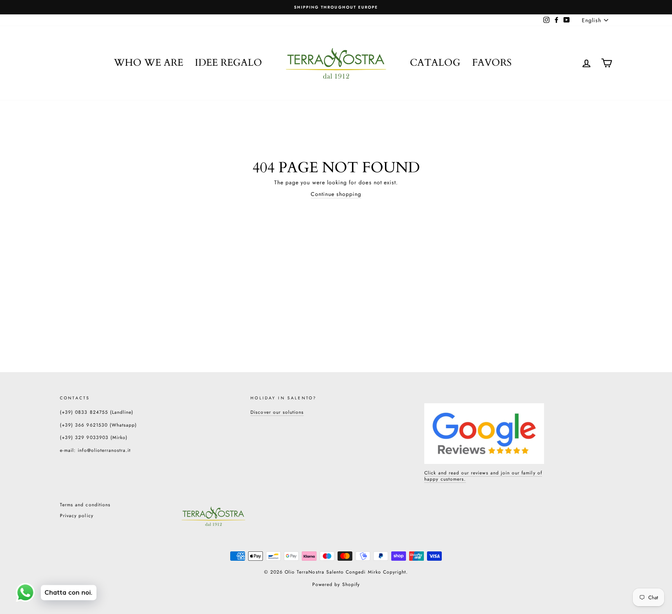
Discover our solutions (277, 412)
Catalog (435, 62)
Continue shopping (336, 194)
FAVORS (492, 62)
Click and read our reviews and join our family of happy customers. (483, 476)
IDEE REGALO (228, 62)
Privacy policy (76, 515)
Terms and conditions (85, 504)
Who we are (148, 62)
